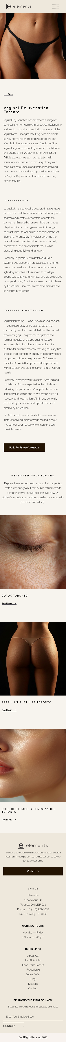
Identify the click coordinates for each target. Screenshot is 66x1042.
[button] (47, 6)
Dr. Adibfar (38, 852)
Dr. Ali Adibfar (33, 236)
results (31, 286)
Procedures (43, 475)
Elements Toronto (37, 152)
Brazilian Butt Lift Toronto (27, 702)
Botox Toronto (15, 595)
